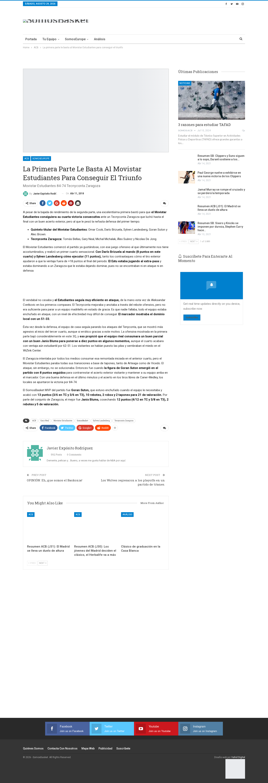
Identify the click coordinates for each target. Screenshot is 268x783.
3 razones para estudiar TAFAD (204, 124)
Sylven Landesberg (101, 420)
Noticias (185, 83)
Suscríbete (123, 748)
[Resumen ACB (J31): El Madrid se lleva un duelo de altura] (49, 527)
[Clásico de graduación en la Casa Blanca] (143, 527)
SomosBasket (82, 420)
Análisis (99, 39)
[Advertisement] (173, 20)
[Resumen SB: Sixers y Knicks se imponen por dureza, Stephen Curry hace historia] (186, 227)
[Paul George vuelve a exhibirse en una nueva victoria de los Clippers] (186, 177)
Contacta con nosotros (62, 748)
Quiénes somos (33, 748)
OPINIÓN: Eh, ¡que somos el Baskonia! (54, 480)
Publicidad (105, 748)
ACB (26, 158)
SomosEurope (75, 39)
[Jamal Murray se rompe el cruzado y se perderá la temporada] (186, 194)
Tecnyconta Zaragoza (123, 420)
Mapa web (88, 748)
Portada (31, 39)
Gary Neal (44, 420)
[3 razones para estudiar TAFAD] (211, 100)
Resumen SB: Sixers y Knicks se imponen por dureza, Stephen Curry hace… (220, 227)
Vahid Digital (238, 757)
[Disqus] (96, 649)
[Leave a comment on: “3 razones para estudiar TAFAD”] (243, 130)
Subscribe (192, 317)
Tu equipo (49, 39)
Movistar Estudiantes (63, 420)
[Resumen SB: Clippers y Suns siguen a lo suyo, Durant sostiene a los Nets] (186, 160)
